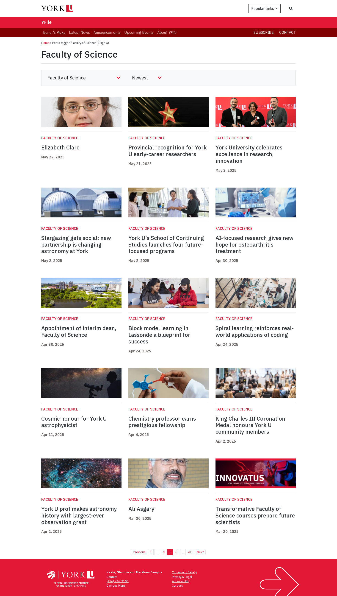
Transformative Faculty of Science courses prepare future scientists (255, 515)
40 (190, 552)
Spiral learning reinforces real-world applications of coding (254, 331)
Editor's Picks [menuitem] (54, 32)
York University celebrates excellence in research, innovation (248, 154)
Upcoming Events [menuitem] (139, 32)
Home (45, 43)
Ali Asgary (141, 508)
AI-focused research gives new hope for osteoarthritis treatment (254, 244)
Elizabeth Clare (60, 147)
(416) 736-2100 (118, 581)
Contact (287, 32)
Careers (177, 586)
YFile (46, 22)
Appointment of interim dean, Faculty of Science (78, 331)
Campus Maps (116, 586)
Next (200, 552)
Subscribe (264, 32)
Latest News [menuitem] (79, 32)
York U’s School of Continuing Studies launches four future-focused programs (166, 244)
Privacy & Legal (182, 577)
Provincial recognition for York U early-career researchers (167, 151)
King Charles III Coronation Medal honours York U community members (250, 425)
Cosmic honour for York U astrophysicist (74, 422)
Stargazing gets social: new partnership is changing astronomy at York (76, 244)
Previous (139, 552)
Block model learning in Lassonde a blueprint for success (159, 334)
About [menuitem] (166, 32)
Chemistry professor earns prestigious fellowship (162, 422)
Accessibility (180, 581)
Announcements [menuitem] (107, 32)
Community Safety (184, 572)
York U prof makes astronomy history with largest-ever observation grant (79, 515)
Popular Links (263, 8)
